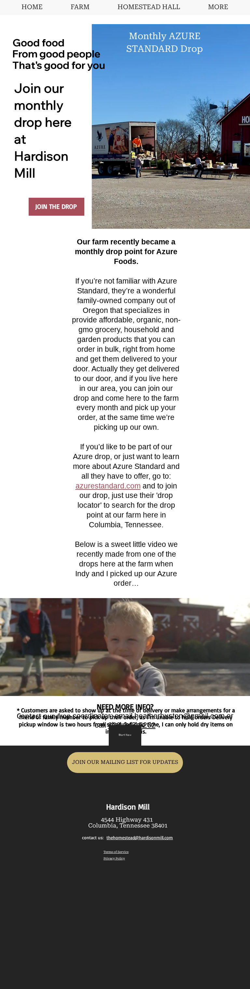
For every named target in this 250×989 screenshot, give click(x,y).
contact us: (127, 838)
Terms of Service (116, 852)
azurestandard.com (108, 486)
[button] (238, 688)
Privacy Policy (114, 858)
